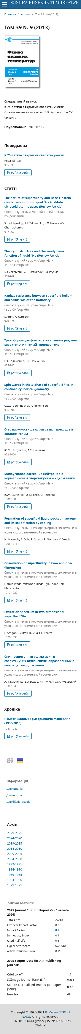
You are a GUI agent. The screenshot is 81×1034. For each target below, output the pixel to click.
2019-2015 (14, 843)
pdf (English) (18, 239)
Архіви (25, 14)
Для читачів (14, 789)
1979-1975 (14, 885)
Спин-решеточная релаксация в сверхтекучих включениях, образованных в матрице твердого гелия (40, 665)
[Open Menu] (4, 4)
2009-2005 (14, 854)
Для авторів (14, 795)
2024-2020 (14, 838)
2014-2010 (14, 848)
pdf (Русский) (19, 173)
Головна (10, 14)
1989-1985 (14, 875)
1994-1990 (14, 869)
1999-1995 (14, 864)
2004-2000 (14, 859)
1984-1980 (14, 880)
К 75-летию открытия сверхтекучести (34, 155)
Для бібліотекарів (18, 802)
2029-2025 (14, 833)
